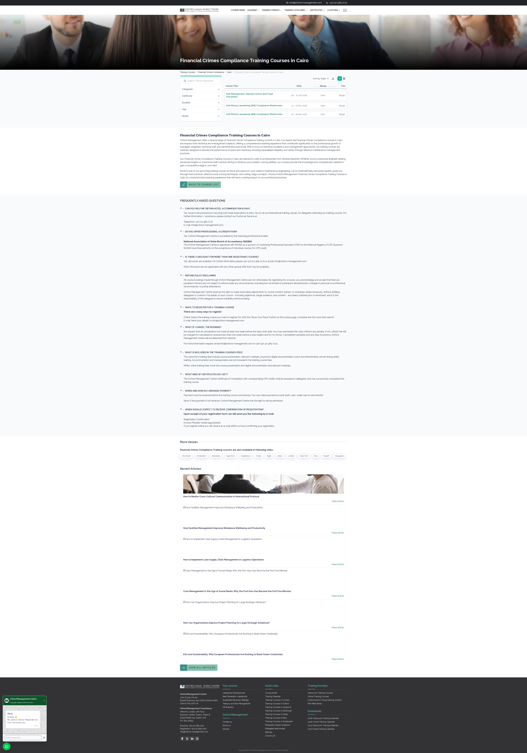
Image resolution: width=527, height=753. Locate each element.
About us (227, 725)
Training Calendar (273, 696)
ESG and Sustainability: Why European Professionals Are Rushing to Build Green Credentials (233, 654)
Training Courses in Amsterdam (279, 721)
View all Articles (202, 667)
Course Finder (238, 10)
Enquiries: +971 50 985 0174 (192, 726)
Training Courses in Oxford (277, 703)
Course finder (271, 693)
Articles (226, 729)
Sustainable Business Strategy (236, 700)
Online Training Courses (318, 696)
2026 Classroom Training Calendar (323, 718)
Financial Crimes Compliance (211, 72)
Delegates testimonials (275, 728)
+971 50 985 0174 (338, 2)
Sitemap (268, 732)
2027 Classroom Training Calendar (323, 725)
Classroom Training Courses (320, 693)
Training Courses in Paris (276, 718)
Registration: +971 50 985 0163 (193, 729)
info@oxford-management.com (305, 2)
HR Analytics (228, 707)
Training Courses (187, 72)
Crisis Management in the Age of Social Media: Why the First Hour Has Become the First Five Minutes (237, 591)
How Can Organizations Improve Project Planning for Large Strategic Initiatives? (226, 623)
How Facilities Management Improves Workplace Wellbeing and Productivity (224, 528)
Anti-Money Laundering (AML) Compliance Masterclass (254, 105)
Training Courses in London (277, 700)
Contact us (227, 722)
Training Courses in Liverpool (278, 707)
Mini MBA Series (315, 703)
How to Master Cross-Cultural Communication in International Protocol (221, 496)
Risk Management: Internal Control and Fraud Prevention (249, 95)
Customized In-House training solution (325, 700)
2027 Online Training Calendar (321, 729)
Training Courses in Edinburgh (278, 711)
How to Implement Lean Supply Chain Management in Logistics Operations (223, 559)
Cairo (229, 72)
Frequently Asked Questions (277, 725)
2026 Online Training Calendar (321, 722)
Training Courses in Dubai (276, 714)
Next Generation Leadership (235, 696)
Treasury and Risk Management (236, 703)
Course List (270, 736)
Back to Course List (204, 184)
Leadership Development (234, 693)
